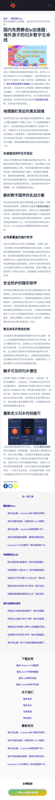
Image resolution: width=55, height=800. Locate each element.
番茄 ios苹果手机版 (27, 678)
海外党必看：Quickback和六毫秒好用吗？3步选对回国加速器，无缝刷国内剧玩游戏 (27, 513)
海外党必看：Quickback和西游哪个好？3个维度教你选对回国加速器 (27, 529)
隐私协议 (27, 705)
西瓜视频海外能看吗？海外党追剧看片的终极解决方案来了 (27, 562)
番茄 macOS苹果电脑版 (27, 672)
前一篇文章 (28, 497)
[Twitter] (10, 486)
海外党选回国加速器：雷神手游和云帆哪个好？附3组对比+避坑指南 (27, 537)
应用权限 (27, 712)
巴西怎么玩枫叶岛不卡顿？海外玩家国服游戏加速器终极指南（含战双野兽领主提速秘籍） (27, 619)
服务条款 (27, 699)
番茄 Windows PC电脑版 (27, 665)
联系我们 (27, 718)
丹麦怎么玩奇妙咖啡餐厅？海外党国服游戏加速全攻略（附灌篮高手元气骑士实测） (27, 611)
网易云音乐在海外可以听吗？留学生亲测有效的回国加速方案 (27, 586)
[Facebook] (5, 486)
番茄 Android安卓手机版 (27, 684)
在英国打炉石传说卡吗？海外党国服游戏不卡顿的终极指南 (27, 635)
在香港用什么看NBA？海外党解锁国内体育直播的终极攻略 (27, 570)
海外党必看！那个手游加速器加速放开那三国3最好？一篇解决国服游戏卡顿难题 (27, 643)
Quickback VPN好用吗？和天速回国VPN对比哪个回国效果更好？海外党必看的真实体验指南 (27, 545)
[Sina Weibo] (15, 486)
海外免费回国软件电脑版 (18, 84)
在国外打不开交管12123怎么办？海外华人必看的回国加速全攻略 (27, 578)
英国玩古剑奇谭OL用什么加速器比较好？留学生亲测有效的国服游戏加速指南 (27, 627)
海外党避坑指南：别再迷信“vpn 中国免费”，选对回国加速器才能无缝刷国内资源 (27, 521)
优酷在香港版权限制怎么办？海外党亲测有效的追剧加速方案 (27, 594)
